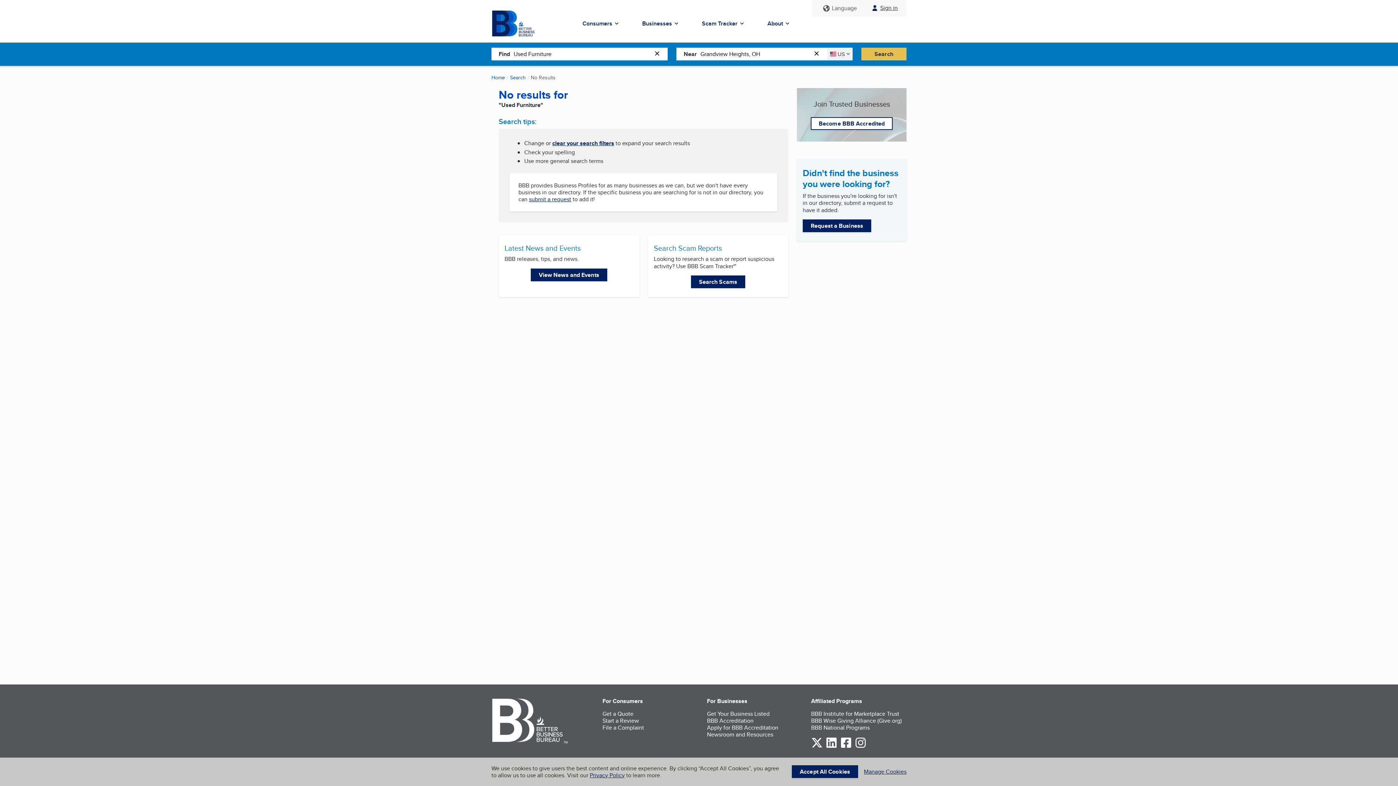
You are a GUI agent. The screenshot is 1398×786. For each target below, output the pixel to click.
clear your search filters (583, 143)
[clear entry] (659, 54)
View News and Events (569, 275)
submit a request (550, 199)
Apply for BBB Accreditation (742, 727)
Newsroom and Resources (740, 734)
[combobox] (582, 53)
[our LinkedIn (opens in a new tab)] (831, 746)
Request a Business (837, 226)
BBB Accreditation (730, 720)
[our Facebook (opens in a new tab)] (846, 746)
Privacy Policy (607, 775)
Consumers (597, 23)
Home (498, 77)
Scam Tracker (720, 23)
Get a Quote (618, 714)
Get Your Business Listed (738, 714)
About (775, 23)
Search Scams (718, 282)
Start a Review (621, 720)
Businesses (657, 23)
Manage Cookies (885, 771)
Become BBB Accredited (852, 123)
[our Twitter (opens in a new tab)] (817, 746)
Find (504, 54)
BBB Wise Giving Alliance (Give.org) (856, 720)
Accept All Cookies (825, 771)
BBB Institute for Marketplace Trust (855, 714)
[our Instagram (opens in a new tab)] (860, 746)
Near (690, 54)
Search (883, 54)
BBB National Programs (840, 727)
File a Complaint (623, 727)
